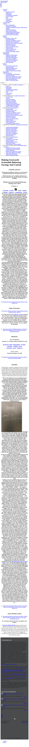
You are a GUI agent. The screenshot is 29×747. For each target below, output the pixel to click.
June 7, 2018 (4, 706)
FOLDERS (9, 346)
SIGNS (14, 348)
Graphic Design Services (6, 23)
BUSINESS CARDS (7, 344)
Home (4, 742)
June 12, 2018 (4, 699)
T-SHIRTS (15, 346)
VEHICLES (20, 348)
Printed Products (5, 36)
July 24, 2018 (4, 694)
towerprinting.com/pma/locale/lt (7, 669)
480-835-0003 (4, 2)
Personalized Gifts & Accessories (7, 72)
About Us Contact (5, 10)
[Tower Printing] (4, 1)
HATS (20, 346)
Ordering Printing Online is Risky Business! (9, 664)
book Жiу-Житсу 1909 (12, 677)
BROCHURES (16, 344)
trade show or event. (18, 314)
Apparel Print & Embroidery (6, 53)
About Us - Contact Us (8, 84)
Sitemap (5, 741)
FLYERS (23, 344)
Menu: (3, 82)
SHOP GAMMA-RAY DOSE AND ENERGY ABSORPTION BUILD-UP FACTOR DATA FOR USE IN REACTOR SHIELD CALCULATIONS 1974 (14, 671)
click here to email (24, 722)
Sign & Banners (5, 64)
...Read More (25, 696)
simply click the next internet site (21, 667)
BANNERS (9, 348)
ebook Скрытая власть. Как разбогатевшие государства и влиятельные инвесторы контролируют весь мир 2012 (14, 674)
